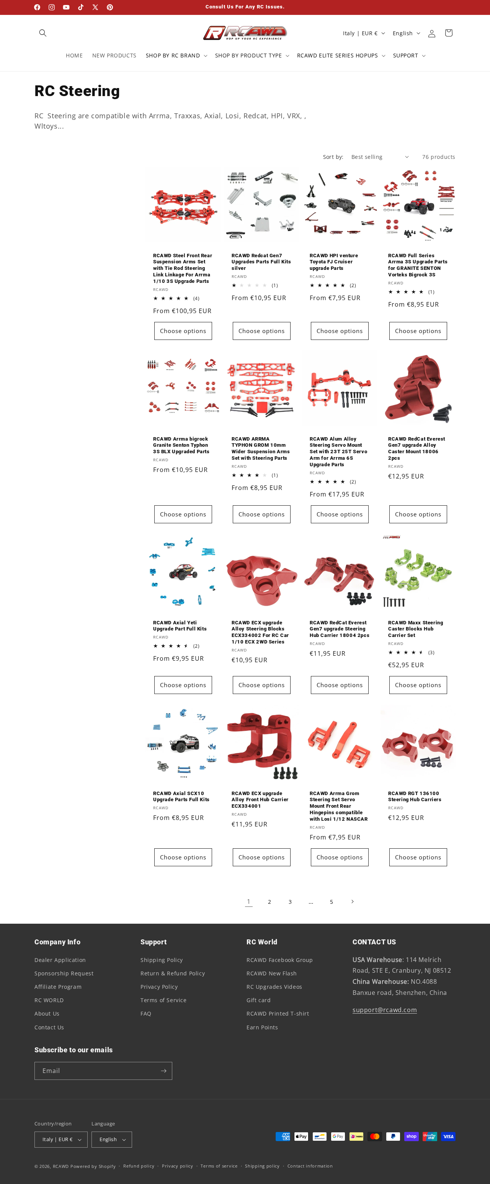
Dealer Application (60, 960)
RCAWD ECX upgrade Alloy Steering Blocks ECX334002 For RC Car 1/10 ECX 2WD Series (260, 632)
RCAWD (61, 1166)
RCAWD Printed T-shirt (278, 1013)
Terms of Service (163, 1000)
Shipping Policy (161, 960)
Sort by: (333, 156)
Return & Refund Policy (172, 973)
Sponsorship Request (63, 973)
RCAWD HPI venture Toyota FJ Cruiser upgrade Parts (334, 261)
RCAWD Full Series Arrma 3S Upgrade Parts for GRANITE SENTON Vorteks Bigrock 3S (418, 265)
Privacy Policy (159, 986)
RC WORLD (49, 1000)
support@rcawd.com (385, 1010)
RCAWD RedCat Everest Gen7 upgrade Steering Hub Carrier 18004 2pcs (339, 629)
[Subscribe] (163, 1071)
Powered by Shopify (93, 1166)
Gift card (259, 1000)
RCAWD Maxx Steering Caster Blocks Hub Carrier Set (415, 629)
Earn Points (262, 1027)
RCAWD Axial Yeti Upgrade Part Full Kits (180, 626)
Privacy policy (177, 1166)
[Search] (42, 32)
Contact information (310, 1166)
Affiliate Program (58, 986)
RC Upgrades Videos (274, 986)
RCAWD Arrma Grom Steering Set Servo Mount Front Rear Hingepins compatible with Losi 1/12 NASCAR (339, 806)
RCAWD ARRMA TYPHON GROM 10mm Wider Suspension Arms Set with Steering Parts (261, 448)
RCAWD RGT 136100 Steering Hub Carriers (415, 796)
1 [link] (249, 901)
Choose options (183, 331)
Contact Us (49, 1027)
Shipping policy (262, 1166)
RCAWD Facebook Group (280, 960)
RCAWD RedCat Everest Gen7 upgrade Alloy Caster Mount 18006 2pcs (416, 448)
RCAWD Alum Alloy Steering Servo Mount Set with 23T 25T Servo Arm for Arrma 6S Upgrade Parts (338, 452)
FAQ (146, 1013)
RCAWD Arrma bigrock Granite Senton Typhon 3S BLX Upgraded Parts (181, 445)
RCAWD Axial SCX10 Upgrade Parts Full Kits (181, 796)
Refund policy (138, 1166)
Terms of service (219, 1166)
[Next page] (352, 901)
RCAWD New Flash (272, 973)
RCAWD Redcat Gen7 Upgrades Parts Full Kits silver (261, 261)
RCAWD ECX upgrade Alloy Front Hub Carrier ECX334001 (260, 799)
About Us (47, 1013)
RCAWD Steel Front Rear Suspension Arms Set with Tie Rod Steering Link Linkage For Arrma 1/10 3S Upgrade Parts (182, 268)
